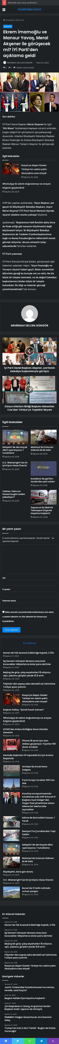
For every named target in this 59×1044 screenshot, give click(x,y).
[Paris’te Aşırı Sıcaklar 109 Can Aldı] (11, 784)
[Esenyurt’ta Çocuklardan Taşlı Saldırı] (11, 835)
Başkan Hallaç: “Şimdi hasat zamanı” (23, 709)
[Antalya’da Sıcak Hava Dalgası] (11, 770)
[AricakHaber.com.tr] (29, 9)
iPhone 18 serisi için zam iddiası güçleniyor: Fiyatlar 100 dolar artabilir (39, 744)
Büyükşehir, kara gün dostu (18, 871)
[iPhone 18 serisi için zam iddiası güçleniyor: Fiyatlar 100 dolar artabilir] (11, 745)
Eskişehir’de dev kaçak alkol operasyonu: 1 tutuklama (14, 450)
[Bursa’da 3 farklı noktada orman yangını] (11, 892)
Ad (4, 578)
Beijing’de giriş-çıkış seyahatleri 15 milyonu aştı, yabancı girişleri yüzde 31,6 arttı (27, 674)
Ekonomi (20, 20)
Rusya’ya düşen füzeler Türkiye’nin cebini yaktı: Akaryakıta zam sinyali (34, 169)
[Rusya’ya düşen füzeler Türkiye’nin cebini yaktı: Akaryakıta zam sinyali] (10, 169)
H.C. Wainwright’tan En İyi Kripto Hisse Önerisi (15, 464)
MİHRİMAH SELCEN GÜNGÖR (20, 63)
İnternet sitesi (9, 600)
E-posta (6, 589)
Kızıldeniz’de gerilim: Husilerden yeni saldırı (43, 480)
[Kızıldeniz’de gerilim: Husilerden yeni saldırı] (44, 468)
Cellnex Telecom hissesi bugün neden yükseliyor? (13, 494)
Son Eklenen (29, 643)
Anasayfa (9, 20)
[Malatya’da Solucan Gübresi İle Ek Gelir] (44, 437)
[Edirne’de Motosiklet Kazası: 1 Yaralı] (11, 822)
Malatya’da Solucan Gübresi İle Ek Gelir (42, 449)
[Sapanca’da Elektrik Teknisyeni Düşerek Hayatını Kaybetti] (44, 497)
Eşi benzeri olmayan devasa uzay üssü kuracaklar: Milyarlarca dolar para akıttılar (27, 662)
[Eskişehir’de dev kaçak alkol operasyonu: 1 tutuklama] (15, 437)
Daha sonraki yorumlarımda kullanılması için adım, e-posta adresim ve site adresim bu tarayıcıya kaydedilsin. (28, 616)
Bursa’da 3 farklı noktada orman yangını (36, 890)
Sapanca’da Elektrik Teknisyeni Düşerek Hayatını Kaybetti (42, 510)
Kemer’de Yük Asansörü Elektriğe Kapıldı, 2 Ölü (28, 652)
